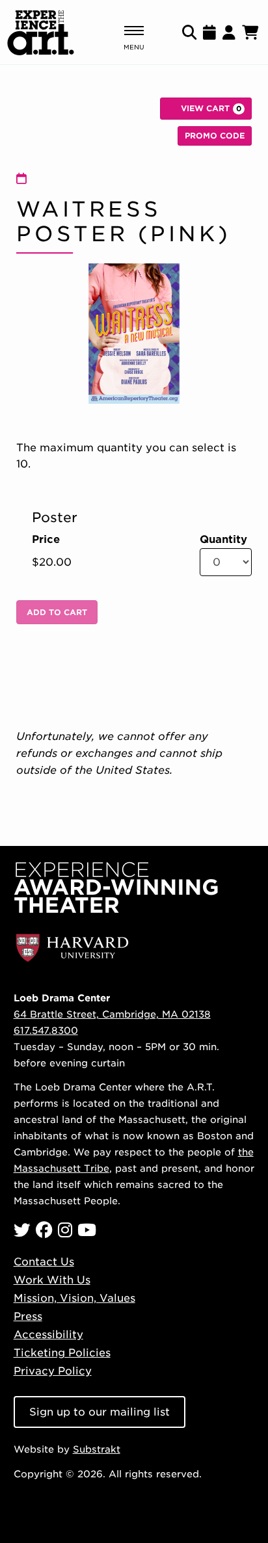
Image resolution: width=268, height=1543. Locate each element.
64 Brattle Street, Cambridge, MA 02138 (112, 1014)
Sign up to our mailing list (99, 1412)
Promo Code (215, 135)
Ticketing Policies (62, 1353)
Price (46, 539)
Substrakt (96, 1449)
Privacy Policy (53, 1371)
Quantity (223, 539)
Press (28, 1316)
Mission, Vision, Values (74, 1298)
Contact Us (44, 1262)
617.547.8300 (46, 1030)
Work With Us (52, 1280)
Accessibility (48, 1334)
